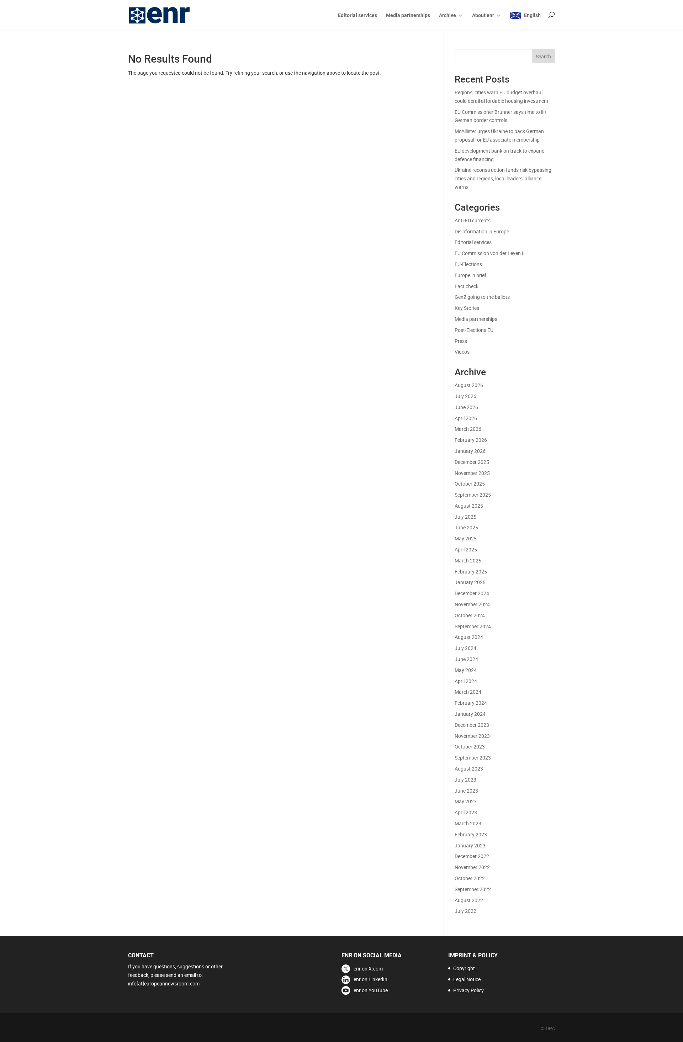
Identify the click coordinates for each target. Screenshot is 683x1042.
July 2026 (465, 396)
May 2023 (466, 801)
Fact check (466, 286)
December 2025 (472, 462)
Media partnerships (408, 15)
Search (543, 56)
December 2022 (472, 856)
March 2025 (468, 560)
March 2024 (468, 691)
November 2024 (472, 604)
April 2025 (466, 549)
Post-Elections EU (474, 330)
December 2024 (472, 593)
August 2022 (469, 900)
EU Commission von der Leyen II (490, 253)
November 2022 (472, 867)
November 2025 (472, 473)
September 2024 (473, 626)
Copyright (464, 968)
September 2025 (473, 494)
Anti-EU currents (473, 220)
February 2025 (471, 571)
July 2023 (465, 779)
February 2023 (471, 834)
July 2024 (465, 648)
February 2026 (471, 440)
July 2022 (465, 911)
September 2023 (473, 757)
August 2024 (469, 637)
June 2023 (466, 790)
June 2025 (466, 527)
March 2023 (468, 823)
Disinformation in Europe (482, 231)
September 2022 (473, 889)
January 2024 (470, 713)
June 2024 (466, 659)
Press (461, 341)
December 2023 (472, 724)
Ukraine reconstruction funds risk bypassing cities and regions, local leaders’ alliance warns (503, 178)
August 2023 (469, 768)
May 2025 (466, 538)
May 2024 (466, 670)
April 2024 (466, 681)
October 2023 (470, 746)
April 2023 (466, 812)
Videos (462, 351)
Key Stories (467, 308)
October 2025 (470, 483)
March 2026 (468, 428)
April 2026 (466, 418)
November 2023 (472, 735)
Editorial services (357, 15)
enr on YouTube (371, 990)
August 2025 (469, 505)
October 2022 (470, 878)
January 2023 (470, 845)
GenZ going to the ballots (482, 296)
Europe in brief (470, 275)
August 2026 (469, 385)
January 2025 (470, 582)
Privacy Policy (468, 990)
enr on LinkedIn (370, 979)
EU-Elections (468, 264)
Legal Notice (467, 979)
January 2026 (470, 451)
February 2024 (471, 702)
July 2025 (465, 516)
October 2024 (470, 615)
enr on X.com (368, 968)
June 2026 (466, 407)
